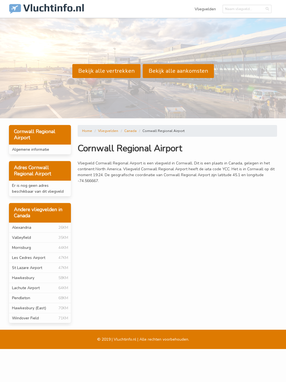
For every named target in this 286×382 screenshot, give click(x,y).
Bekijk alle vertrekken (106, 71)
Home (87, 131)
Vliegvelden (205, 9)
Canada (130, 131)
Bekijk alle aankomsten (178, 71)
